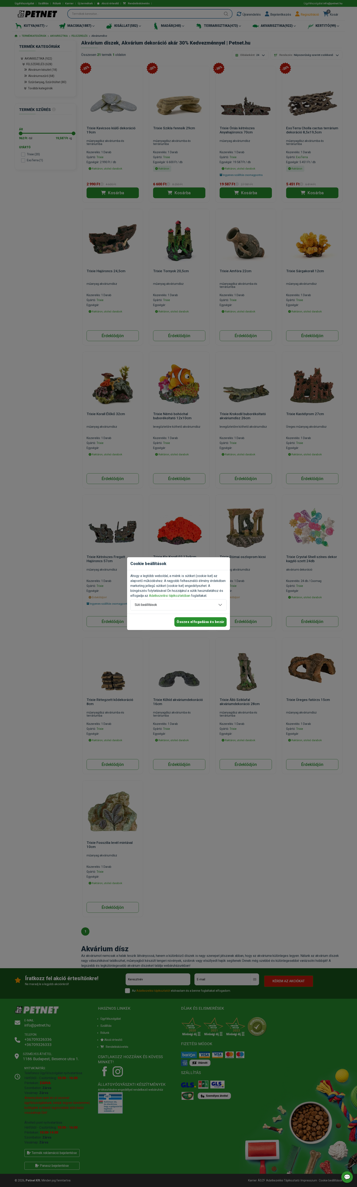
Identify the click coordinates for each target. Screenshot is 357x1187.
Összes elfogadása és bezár (200, 622)
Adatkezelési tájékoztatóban (169, 596)
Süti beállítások (146, 605)
